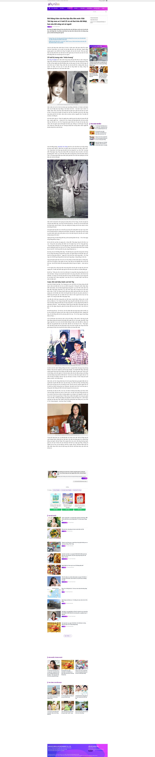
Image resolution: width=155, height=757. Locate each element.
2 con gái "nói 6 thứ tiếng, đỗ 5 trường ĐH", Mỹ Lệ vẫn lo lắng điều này (53, 713)
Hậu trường (50, 26)
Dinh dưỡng (89, 8)
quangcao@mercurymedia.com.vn (97, 749)
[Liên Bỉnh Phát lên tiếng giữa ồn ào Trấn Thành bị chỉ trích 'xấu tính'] (81, 689)
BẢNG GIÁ (90, 750)
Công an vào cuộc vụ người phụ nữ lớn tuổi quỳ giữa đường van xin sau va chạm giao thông (81, 672)
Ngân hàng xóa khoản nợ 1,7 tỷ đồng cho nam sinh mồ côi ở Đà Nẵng (74, 600)
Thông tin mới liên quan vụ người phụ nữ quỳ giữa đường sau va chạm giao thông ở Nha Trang (75, 543)
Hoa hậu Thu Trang (62, 146)
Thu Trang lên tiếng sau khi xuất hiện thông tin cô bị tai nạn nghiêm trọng (53, 697)
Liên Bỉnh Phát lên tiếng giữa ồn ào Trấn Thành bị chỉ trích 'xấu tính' (81, 697)
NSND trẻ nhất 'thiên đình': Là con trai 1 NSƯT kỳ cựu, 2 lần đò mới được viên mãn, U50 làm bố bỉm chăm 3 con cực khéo (67, 42)
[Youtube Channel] (103, 0)
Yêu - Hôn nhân (54, 8)
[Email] (107, 0)
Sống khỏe (64, 567)
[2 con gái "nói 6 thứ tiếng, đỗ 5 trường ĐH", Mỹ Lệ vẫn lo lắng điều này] (53, 705)
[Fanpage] (99, 0)
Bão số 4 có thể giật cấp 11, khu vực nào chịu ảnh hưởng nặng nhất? (74, 589)
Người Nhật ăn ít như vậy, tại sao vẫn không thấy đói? (72, 565)
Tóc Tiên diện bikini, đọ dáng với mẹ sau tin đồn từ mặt (67, 696)
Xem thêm (85, 478)
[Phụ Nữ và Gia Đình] (54, 4)
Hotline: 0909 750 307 (64, 0)
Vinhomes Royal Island (94, 17)
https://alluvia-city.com (94, 19)
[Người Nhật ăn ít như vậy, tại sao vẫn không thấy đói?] (54, 570)
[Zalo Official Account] (101, 0)
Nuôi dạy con (96, 8)
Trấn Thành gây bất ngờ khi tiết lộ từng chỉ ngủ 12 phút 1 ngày (67, 712)
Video (103, 8)
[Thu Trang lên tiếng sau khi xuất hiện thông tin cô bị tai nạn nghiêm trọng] (53, 689)
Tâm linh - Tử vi (64, 522)
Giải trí (68, 8)
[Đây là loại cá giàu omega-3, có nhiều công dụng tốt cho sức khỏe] (93, 82)
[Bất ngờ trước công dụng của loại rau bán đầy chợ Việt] (54, 534)
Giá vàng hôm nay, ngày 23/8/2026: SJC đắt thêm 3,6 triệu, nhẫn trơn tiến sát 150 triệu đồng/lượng (74, 624)
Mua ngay (56, 509)
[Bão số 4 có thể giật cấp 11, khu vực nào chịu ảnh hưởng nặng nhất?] (54, 593)
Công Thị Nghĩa (53, 59)
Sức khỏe (83, 8)
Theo (79, 481)
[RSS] (105, 0)
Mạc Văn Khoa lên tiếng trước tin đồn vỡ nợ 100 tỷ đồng (81, 712)
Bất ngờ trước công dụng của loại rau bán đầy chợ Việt (73, 529)
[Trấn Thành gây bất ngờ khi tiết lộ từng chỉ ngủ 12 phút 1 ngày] (67, 705)
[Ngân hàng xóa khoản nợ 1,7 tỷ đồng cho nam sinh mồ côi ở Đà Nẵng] (54, 604)
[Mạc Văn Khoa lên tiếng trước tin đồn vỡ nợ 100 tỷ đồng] (81, 705)
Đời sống (62, 8)
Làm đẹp (75, 8)
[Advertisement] (67, 459)
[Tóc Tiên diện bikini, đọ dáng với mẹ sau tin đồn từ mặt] (67, 689)
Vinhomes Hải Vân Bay (100, 21)
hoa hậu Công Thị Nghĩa (66, 490)
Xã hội (63, 591)
